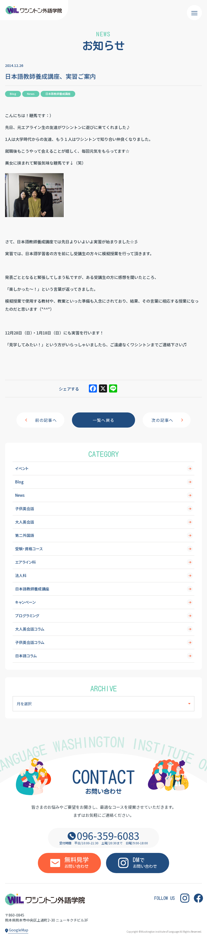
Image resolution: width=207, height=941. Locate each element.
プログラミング (27, 615)
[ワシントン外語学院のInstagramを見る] (184, 898)
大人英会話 (24, 522)
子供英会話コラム (29, 642)
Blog (19, 481)
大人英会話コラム (29, 629)
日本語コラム (26, 655)
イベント (22, 468)
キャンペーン (25, 602)
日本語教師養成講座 (32, 588)
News (19, 495)
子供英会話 (24, 508)
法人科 (21, 575)
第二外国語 (24, 535)
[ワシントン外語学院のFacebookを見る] (198, 898)
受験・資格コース (29, 548)
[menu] (194, 12)
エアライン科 (25, 562)
